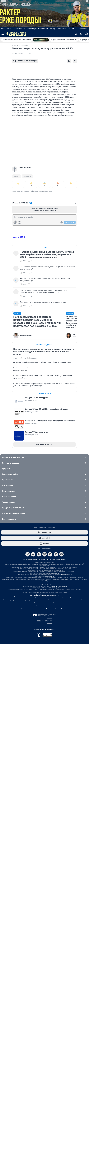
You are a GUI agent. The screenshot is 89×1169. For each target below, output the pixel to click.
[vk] (33, 554)
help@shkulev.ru (49, 576)
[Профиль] (86, 34)
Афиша (74, 29)
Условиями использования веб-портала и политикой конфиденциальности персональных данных (44, 597)
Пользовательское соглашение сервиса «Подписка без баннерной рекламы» (44, 609)
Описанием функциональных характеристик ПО (44, 595)
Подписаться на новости (13, 457)
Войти (19, 223)
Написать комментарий (27, 61)
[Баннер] (41, 40)
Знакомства (43, 29)
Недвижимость (19, 29)
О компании (7, 485)
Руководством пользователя (44, 594)
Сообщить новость (10, 463)
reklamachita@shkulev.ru (59, 586)
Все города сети (9, 519)
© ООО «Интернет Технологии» (44, 630)
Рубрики (6, 468)
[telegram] (27, 554)
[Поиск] (76, 34)
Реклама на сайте (10, 474)
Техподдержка (8, 502)
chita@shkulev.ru (54, 573)
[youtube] (61, 554)
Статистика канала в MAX (13, 513)
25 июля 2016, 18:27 (18, 53)
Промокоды (32, 29)
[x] (56, 554)
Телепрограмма (64, 29)
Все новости (6, 29)
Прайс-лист (7, 480)
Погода (53, 29)
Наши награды (8, 491)
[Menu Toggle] (2, 34)
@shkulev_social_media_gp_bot (51, 588)
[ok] (39, 554)
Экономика (27, 176)
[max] (50, 554)
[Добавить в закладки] (69, 61)
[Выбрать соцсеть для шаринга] (75, 61)
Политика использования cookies (44, 603)
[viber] (44, 554)
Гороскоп (83, 29)
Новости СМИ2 (18, 237)
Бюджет (16, 176)
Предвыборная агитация (13, 508)
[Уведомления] (81, 34)
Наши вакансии (9, 496)
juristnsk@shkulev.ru (66, 574)
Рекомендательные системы (44, 606)
